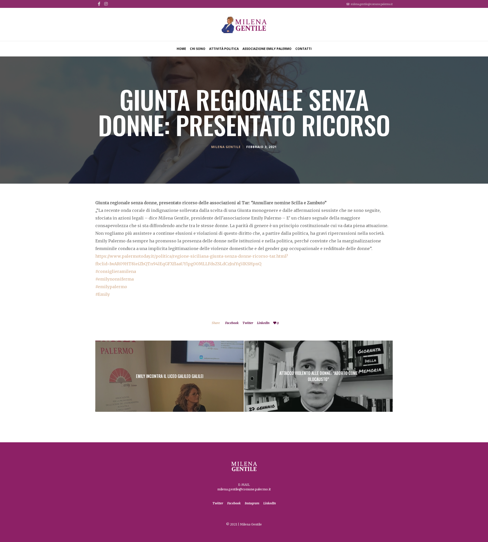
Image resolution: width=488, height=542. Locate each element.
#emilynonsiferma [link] (114, 279)
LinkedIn (263, 323)
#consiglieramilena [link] (115, 271)
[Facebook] (99, 4)
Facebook (232, 323)
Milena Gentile (226, 147)
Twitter (247, 323)
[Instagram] (106, 4)
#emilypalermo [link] (111, 286)
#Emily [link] (102, 294)
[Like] (274, 323)
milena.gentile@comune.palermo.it (372, 4)
